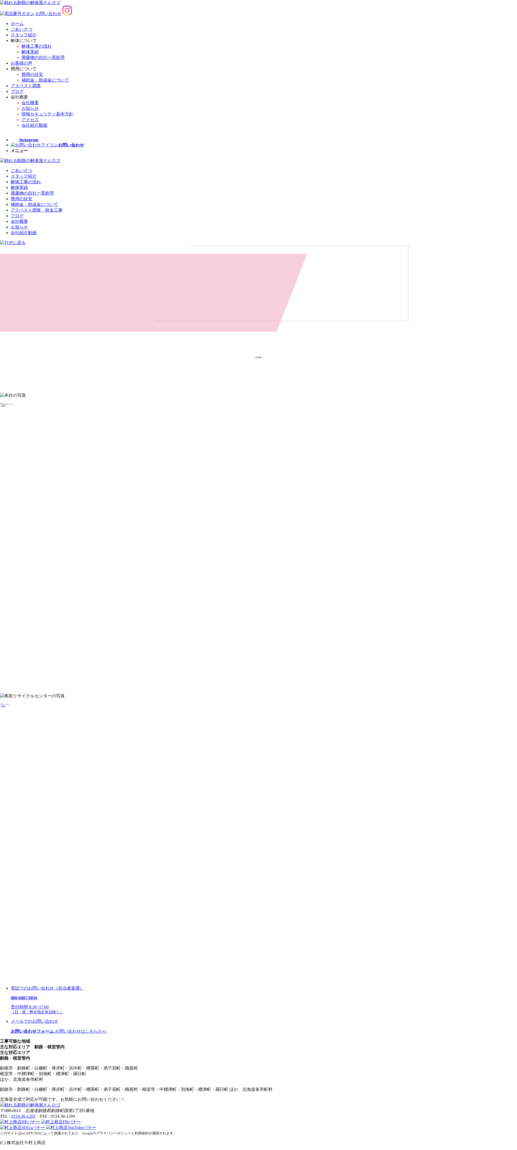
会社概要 (30, 102)
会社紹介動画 (34, 125)
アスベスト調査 (26, 85)
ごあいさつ (21, 29)
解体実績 (30, 52)
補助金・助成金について (45, 80)
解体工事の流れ (37, 46)
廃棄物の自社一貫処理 (43, 57)
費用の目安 (32, 74)
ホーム (17, 23)
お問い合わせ (48, 13)
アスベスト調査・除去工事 (36, 210)
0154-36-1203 (3, 405)
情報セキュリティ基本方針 (47, 114)
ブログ (17, 91)
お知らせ (30, 108)
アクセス (30, 119)
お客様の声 (21, 63)
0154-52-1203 (3, 705)
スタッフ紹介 (24, 35)
